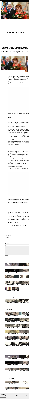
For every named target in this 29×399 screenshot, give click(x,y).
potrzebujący (18, 51)
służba (11, 51)
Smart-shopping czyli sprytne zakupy (11, 387)
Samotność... (11, 381)
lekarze (14, 51)
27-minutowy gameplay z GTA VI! (12, 253)
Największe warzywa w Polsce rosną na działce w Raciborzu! (12, 289)
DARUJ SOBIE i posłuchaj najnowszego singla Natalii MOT (11, 272)
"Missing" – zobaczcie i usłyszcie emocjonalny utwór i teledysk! (11, 260)
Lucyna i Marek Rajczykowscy (5, 51)
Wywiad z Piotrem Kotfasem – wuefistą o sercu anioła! (11, 369)
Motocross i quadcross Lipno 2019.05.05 (12, 312)
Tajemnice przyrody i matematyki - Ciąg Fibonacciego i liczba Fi (11, 319)
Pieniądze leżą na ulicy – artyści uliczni (11, 363)
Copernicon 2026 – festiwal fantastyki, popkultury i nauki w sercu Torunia (11, 266)
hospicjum (23, 51)
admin (8, 220)
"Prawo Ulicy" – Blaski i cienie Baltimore (11, 306)
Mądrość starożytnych (11, 375)
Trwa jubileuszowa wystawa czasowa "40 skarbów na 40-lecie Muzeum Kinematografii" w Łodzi (11, 278)
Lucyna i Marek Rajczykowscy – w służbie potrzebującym (12, 301)
